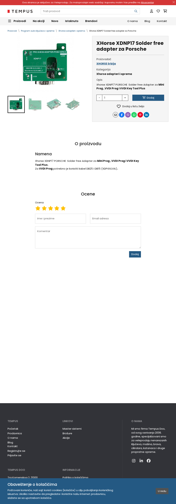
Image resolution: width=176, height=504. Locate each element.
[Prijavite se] (151, 11)
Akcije (66, 438)
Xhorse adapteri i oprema (71, 30)
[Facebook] (148, 461)
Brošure (67, 433)
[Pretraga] (136, 11)
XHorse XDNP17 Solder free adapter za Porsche (112, 30)
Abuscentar (147, 2)
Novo (54, 21)
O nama (132, 21)
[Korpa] (165, 11)
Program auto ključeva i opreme (37, 30)
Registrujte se (16, 451)
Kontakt (162, 21)
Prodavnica (15, 433)
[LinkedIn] (141, 461)
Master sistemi (72, 428)
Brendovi (91, 21)
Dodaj (135, 254)
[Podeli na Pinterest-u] (140, 114)
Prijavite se (14, 455)
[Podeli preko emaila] (115, 114)
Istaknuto (71, 21)
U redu (162, 491)
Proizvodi (12, 30)
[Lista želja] (158, 11)
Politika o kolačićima (75, 477)
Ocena (39, 202)
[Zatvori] (174, 2)
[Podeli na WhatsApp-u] (134, 114)
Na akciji (39, 21)
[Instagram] (133, 461)
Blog (147, 21)
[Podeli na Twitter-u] (128, 114)
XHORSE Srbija (106, 63)
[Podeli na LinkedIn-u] (146, 114)
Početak (13, 428)
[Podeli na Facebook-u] (121, 114)
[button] (16, 104)
